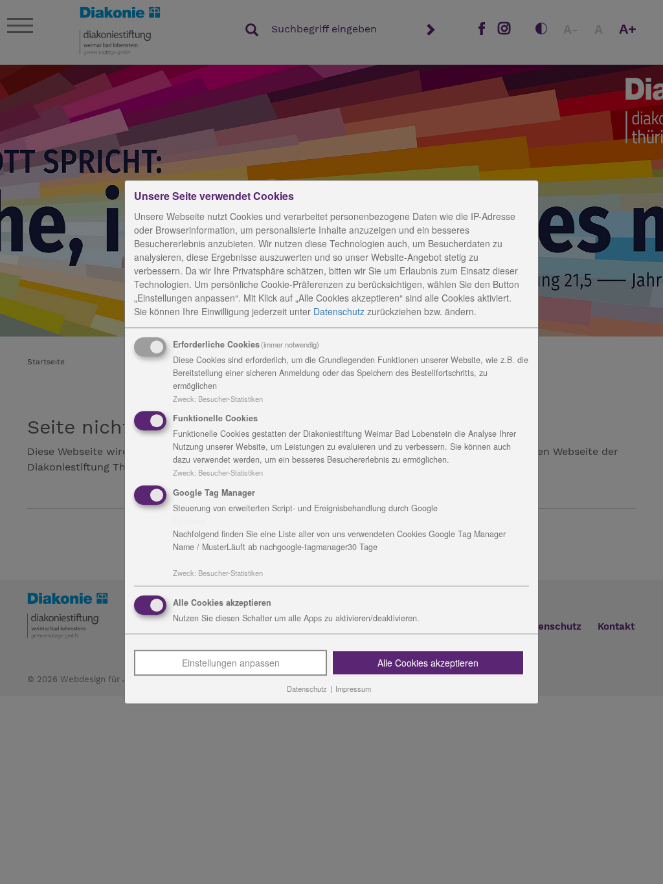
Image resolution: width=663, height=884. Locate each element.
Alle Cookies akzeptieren (427, 662)
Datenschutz (339, 311)
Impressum (353, 688)
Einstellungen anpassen (231, 662)
